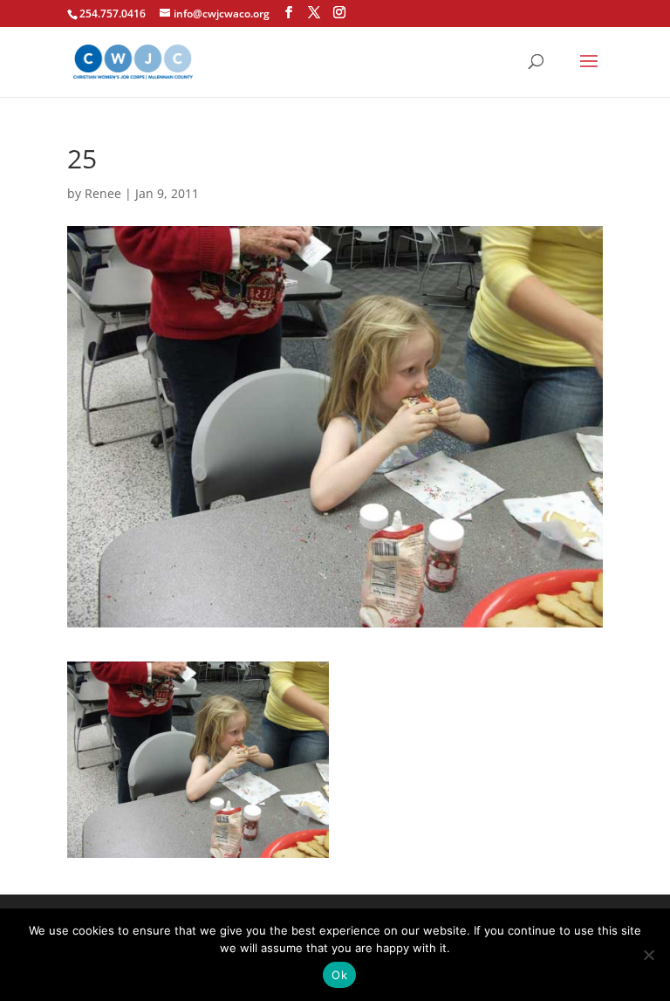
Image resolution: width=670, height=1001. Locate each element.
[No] (648, 954)
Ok (339, 975)
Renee (103, 193)
